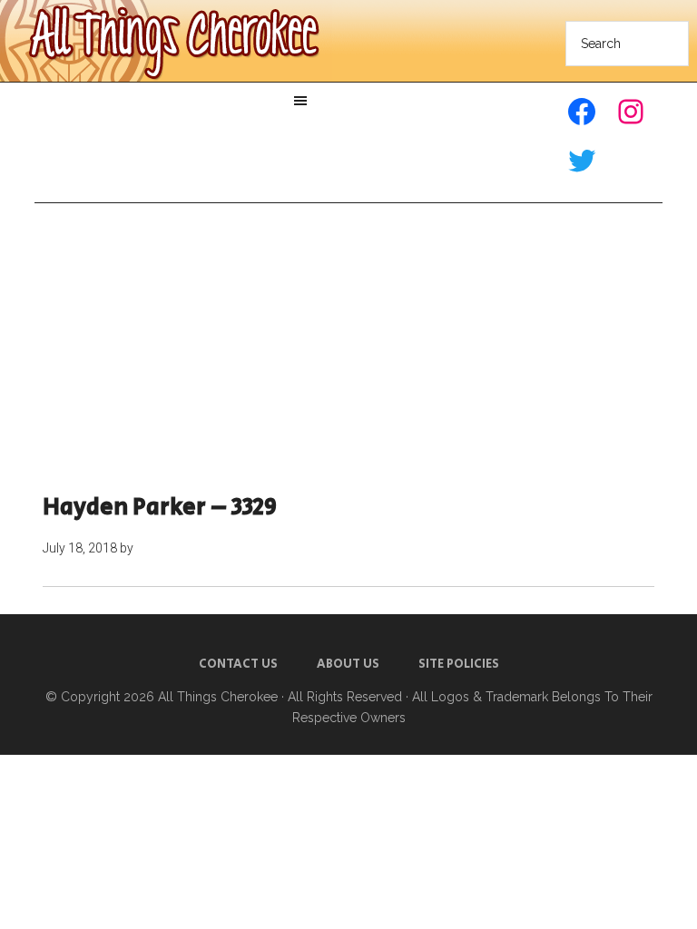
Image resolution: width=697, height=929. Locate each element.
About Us (348, 664)
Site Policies (458, 664)
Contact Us (238, 664)
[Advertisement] (349, 348)
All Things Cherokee (218, 696)
